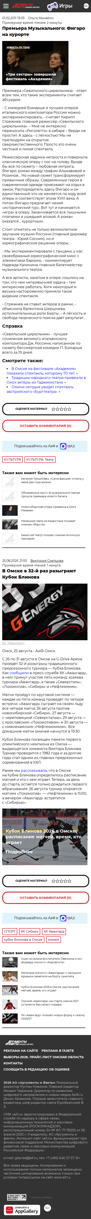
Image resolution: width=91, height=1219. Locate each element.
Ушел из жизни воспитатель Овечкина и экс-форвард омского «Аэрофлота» (52, 960)
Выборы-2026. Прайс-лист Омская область (44, 1057)
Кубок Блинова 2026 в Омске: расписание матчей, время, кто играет (44, 836)
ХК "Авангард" (13, 643)
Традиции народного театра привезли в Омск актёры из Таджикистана (46, 380)
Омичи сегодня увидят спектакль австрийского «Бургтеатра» (40, 389)
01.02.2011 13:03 (13, 18)
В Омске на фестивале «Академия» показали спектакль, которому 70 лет (41, 371)
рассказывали (34, 770)
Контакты (13, 1063)
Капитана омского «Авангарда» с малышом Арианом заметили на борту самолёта (51, 974)
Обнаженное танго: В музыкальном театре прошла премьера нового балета (50, 494)
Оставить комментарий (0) (45, 426)
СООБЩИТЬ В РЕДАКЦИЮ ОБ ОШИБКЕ (37, 1069)
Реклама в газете (58, 1051)
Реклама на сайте (21, 1051)
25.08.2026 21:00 (14, 561)
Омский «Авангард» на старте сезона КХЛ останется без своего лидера (50, 1002)
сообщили (19, 673)
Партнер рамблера (41, 1197)
